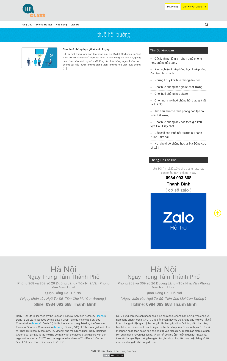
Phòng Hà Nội (44, 24)
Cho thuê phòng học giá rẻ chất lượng (86, 49)
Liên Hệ (75, 24)
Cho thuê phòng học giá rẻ (171, 93)
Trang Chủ (26, 24)
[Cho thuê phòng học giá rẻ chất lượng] (39, 57)
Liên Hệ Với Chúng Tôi (194, 6)
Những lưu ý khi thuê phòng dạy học (177, 80)
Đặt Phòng (172, 6)
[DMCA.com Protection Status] (113, 355)
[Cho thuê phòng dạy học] (35, 10)
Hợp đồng (61, 24)
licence (101, 315)
